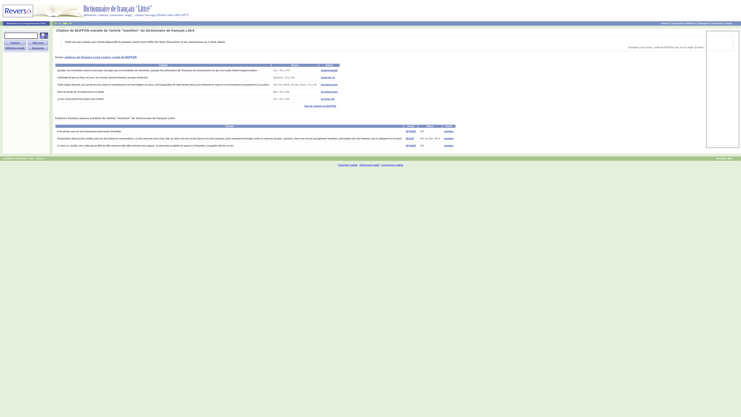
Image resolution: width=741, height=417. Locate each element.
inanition (448, 131)
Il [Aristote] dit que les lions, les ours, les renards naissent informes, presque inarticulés (102, 77)
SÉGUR (410, 138)
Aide (31, 158)
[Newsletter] (65, 23)
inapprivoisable (329, 70)
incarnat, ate (328, 99)
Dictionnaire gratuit (369, 165)
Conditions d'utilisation (15, 158)
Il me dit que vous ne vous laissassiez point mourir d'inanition (89, 131)
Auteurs (665, 23)
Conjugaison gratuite (392, 165)
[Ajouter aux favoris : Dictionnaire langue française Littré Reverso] (59, 23)
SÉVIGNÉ (411, 131)
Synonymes (704, 23)
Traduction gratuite (348, 165)
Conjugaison (677, 23)
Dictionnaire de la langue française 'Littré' (26, 23)
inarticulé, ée (328, 77)
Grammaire (716, 23)
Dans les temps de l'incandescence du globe (80, 92)
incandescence (329, 84)
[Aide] (55, 23)
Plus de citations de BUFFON (320, 106)
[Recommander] (70, 23)
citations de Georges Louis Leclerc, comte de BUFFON (100, 57)
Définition (691, 23)
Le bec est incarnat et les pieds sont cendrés (80, 99)
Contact (728, 23)
